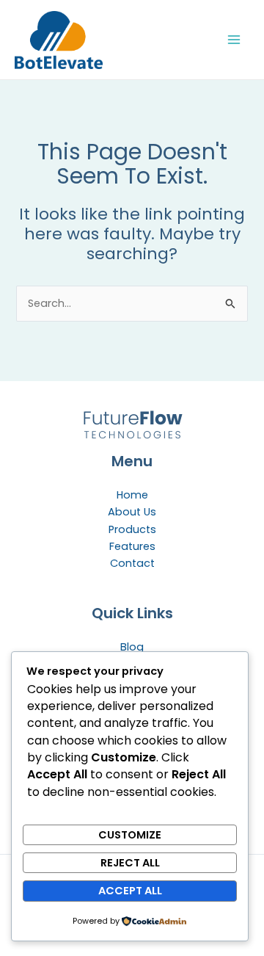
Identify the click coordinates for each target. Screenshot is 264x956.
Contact (132, 563)
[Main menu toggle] (234, 39)
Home (132, 495)
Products (132, 529)
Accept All (130, 890)
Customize (129, 835)
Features (132, 546)
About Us (132, 511)
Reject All (130, 862)
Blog (132, 647)
